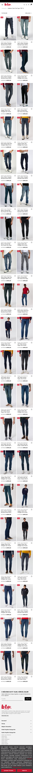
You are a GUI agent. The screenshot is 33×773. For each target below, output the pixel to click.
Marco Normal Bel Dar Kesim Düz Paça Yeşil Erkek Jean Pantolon (6, 211)
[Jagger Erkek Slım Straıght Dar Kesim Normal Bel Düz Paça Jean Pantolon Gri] (8, 95)
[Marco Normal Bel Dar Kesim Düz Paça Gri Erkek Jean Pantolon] (25, 262)
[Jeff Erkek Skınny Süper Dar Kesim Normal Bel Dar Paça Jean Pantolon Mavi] (25, 329)
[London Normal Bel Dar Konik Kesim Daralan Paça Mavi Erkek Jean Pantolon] (25, 663)
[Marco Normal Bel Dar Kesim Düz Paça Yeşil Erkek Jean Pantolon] (8, 195)
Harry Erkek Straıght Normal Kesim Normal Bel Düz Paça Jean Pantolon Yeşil (6, 77)
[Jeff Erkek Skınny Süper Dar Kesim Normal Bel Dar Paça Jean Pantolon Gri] (25, 362)
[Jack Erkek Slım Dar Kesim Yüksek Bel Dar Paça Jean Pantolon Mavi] (8, 429)
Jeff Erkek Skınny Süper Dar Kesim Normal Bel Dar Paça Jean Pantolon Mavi (23, 344)
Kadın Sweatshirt (5, 739)
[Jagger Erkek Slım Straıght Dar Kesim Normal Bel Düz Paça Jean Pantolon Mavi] (8, 329)
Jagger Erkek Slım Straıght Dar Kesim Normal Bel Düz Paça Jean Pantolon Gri (6, 111)
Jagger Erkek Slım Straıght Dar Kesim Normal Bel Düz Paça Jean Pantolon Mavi (6, 344)
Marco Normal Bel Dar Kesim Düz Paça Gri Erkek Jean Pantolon (23, 277)
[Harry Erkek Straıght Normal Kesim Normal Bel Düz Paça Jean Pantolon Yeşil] (8, 62)
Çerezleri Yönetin (8, 770)
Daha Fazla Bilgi (17, 767)
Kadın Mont (4, 736)
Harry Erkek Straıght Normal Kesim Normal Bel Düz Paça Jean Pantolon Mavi (6, 44)
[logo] (8, 707)
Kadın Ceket (4, 740)
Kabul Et (24, 770)
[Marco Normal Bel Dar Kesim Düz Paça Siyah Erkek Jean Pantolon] (25, 95)
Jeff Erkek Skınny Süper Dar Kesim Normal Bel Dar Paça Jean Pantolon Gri (23, 378)
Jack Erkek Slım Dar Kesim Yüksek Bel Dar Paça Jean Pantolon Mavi (6, 444)
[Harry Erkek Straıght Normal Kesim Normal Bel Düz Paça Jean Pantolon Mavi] (8, 28)
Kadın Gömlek (5, 743)
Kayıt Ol (28, 698)
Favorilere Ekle (15, 42)
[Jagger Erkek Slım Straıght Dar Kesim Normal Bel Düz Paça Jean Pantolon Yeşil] (25, 62)
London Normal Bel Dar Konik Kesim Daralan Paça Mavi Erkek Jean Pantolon (23, 678)
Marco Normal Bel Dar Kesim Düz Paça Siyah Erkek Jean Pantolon (23, 111)
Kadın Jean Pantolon (6, 735)
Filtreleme (4, 13)
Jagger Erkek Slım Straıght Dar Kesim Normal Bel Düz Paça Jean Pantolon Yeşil (23, 77)
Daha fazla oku (5, 715)
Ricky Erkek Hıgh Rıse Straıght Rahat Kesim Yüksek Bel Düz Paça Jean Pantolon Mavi (6, 144)
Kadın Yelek (4, 738)
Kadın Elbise (4, 742)
